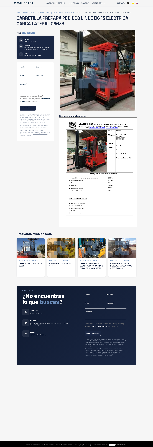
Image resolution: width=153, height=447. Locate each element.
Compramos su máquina (79, 3)
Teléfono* (40, 75)
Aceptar (111, 445)
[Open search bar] (128, 3)
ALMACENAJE (69, 13)
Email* (22, 75)
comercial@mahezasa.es (32, 55)
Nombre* (23, 67)
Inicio (18, 13)
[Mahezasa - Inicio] (23, 3)
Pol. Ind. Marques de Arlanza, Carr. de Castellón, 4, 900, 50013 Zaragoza (49, 324)
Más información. (121, 445)
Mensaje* (23, 84)
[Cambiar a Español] (133, 3)
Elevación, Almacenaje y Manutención (50, 13)
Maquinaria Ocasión (28, 13)
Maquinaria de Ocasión (55, 3)
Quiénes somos (98, 3)
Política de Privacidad (100, 326)
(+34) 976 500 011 (30, 41)
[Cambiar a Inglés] (137, 3)
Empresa (39, 67)
